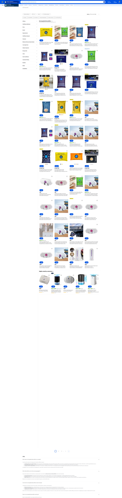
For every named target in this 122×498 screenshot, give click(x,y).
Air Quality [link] (24, 17)
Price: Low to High (93, 14)
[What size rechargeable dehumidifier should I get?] (98, 494)
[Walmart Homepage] (2, 2)
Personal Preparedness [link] (43, 17)
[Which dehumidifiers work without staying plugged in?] (98, 471)
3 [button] (61, 451)
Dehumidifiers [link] (30, 17)
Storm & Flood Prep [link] (58, 17)
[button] (109, 2)
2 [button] (58, 451)
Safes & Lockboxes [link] (50, 17)
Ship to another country (10, 5)
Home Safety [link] (36, 17)
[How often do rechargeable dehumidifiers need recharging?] (98, 482)
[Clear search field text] (102, 2)
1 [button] (55, 451)
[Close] (17, 5)
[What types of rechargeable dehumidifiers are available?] (98, 459)
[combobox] (62, 2)
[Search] (104, 2)
